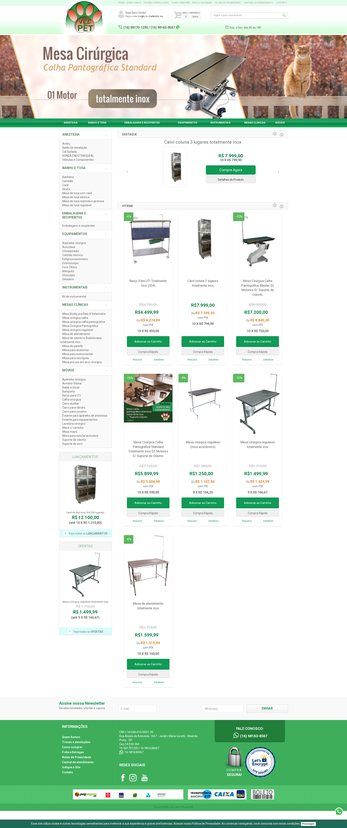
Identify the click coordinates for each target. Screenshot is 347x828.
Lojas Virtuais (182, 807)
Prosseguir (308, 824)
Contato (281, 2)
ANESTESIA (71, 122)
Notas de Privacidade (228, 2)
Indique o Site (71, 767)
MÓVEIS (280, 122)
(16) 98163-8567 (163, 27)
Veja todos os (86, 533)
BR (191, 807)
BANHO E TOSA (97, 122)
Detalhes (159, 359)
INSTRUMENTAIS (220, 122)
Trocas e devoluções (156, 2)
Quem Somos (133, 2)
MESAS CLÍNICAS (254, 122)
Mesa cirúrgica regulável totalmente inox (85, 607)
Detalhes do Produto (231, 179)
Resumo (137, 359)
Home (121, 2)
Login (141, 16)
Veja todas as (86, 631)
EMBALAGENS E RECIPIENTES (142, 122)
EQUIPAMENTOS (187, 122)
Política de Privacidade (206, 823)
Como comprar (181, 2)
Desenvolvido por (164, 807)
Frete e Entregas (202, 2)
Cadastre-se (156, 16)
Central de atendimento (258, 2)
